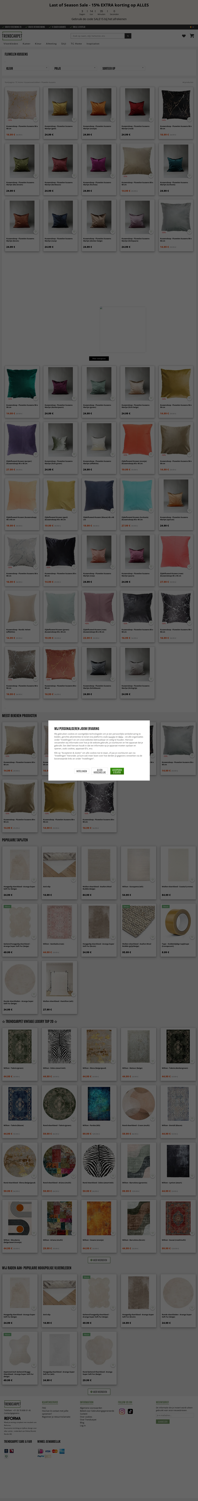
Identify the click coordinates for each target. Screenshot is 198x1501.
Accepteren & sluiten (117, 771)
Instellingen (81, 771)
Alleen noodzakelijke (100, 771)
